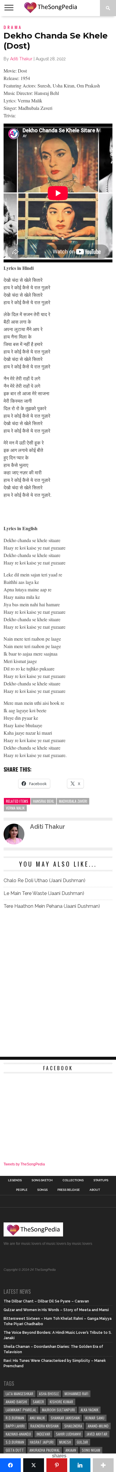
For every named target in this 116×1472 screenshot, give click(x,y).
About (95, 1189)
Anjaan (70, 1450)
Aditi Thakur (21, 58)
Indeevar (43, 1433)
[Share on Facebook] (10, 1465)
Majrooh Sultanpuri (58, 1409)
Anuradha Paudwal (44, 1450)
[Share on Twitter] (33, 1465)
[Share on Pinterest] (56, 1465)
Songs (42, 1189)
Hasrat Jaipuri (42, 1442)
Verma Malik (15, 807)
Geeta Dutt (15, 1450)
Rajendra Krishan (44, 1425)
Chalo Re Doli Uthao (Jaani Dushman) (44, 880)
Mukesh (65, 1442)
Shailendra (73, 1425)
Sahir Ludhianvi (68, 1433)
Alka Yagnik (89, 1409)
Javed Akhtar (97, 1433)
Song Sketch (42, 1180)
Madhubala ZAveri (73, 801)
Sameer (38, 1401)
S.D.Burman (15, 1442)
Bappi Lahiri (15, 1425)
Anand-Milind (98, 1425)
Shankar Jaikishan (65, 1417)
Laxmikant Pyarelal (21, 1409)
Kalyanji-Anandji (18, 1433)
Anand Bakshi (16, 1401)
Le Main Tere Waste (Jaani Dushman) (44, 893)
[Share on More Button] (103, 1465)
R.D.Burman (15, 1417)
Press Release (68, 1189)
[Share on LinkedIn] (80, 1465)
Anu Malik (37, 1417)
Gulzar (82, 1442)
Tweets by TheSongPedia (24, 1164)
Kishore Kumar (61, 1401)
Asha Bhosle (49, 1393)
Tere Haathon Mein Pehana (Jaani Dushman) (52, 906)
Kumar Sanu (94, 1417)
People (21, 1189)
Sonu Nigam (91, 1450)
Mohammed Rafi (76, 1393)
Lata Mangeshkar (19, 1393)
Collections (73, 1180)
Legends (15, 1180)
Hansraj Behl (43, 801)
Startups (100, 1180)
